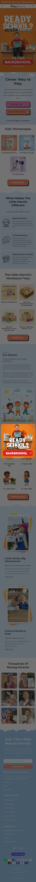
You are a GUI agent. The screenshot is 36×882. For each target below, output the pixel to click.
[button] (18, 453)
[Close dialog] (33, 426)
